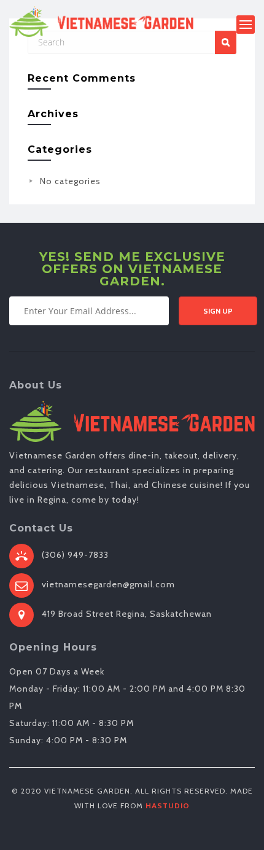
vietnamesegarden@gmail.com (108, 584)
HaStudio (168, 805)
